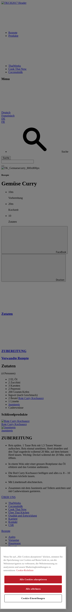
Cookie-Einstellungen (33, 598)
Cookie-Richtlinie (25, 570)
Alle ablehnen (33, 589)
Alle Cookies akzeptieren (33, 579)
